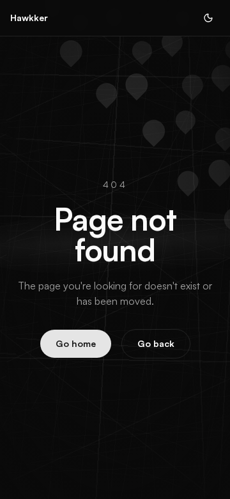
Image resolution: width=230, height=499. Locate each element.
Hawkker (29, 17)
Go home (76, 343)
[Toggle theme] (208, 17)
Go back (155, 343)
